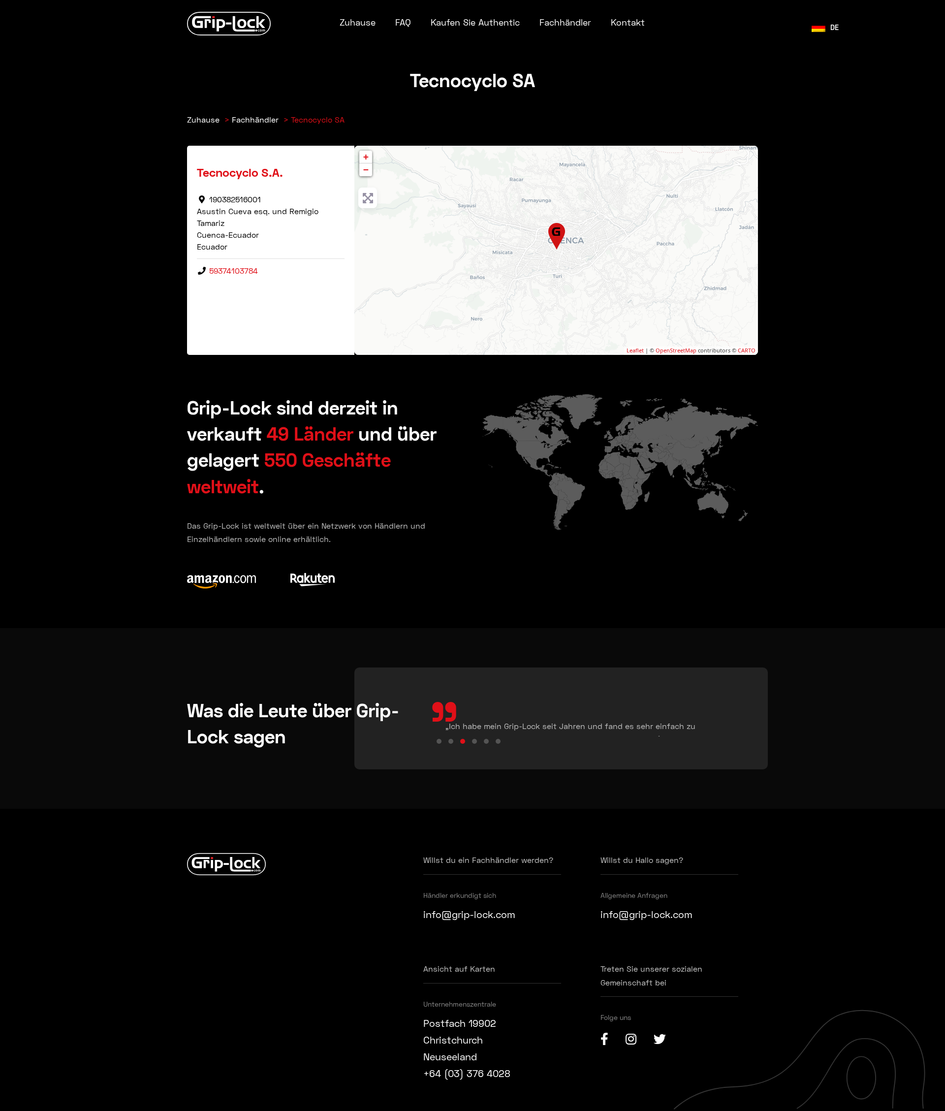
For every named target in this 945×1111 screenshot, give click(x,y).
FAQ (403, 22)
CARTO (747, 350)
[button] (439, 741)
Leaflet (635, 350)
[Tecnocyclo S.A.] (556, 236)
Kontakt (628, 22)
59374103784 (233, 270)
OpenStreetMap (676, 350)
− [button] (366, 169)
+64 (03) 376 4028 (466, 1073)
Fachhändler (565, 22)
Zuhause (358, 22)
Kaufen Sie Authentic (475, 22)
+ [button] (366, 157)
